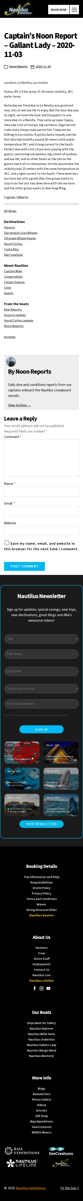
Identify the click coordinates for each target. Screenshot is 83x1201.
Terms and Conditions (41, 899)
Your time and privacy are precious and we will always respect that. (36, 715)
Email (9, 503)
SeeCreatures (41, 1127)
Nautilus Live (41, 975)
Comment (13, 436)
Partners (41, 948)
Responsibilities (41, 882)
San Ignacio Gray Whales (20, 233)
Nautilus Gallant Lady (41, 1045)
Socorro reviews (15, 315)
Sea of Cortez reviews (18, 320)
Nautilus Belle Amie (41, 1034)
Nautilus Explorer (41, 1028)
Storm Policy (42, 888)
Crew (7, 287)
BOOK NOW (58, 10)
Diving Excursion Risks (41, 910)
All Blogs (10, 211)
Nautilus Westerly (41, 1056)
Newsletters (41, 1094)
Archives (10, 337)
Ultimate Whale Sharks (20, 238)
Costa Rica (11, 249)
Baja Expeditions (41, 1121)
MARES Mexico (41, 1132)
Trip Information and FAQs (42, 877)
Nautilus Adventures (31, 1188)
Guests (8, 293)
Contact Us (41, 969)
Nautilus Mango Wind (41, 1050)
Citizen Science (14, 282)
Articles (41, 1110)
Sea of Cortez (13, 244)
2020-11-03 (43, 67)
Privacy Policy (41, 893)
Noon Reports (18, 67)
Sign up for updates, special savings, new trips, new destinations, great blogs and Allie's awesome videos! (41, 615)
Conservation (13, 276)
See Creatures (13, 255)
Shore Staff (42, 959)
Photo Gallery (41, 1099)
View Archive (19, 405)
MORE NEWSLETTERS (41, 824)
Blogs (41, 1088)
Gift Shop (41, 1116)
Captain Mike (13, 271)
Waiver (41, 904)
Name (10, 483)
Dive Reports (13, 309)
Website (10, 523)
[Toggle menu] (74, 9)
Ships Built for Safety (41, 1023)
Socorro (9, 227)
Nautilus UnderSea (41, 1039)
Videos (41, 1105)
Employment (42, 964)
